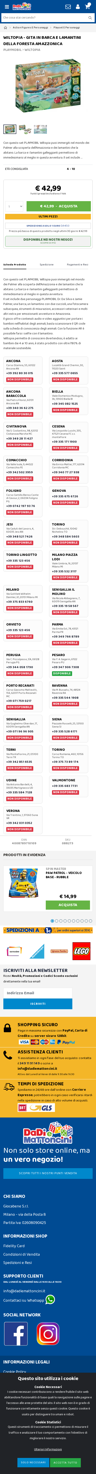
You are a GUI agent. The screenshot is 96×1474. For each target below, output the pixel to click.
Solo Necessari (33, 1462)
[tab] (14, 265)
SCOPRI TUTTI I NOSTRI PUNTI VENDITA (48, 1173)
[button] (86, 7)
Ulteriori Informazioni (48, 1449)
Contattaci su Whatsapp (24, 1300)
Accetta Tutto (65, 1462)
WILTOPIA (32, 50)
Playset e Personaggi (67, 27)
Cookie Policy (14, 1372)
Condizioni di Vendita (21, 1254)
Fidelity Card (14, 1246)
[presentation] (9, 87)
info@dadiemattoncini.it (24, 1291)
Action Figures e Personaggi (30, 27)
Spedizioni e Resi (17, 1263)
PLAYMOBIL (12, 50)
